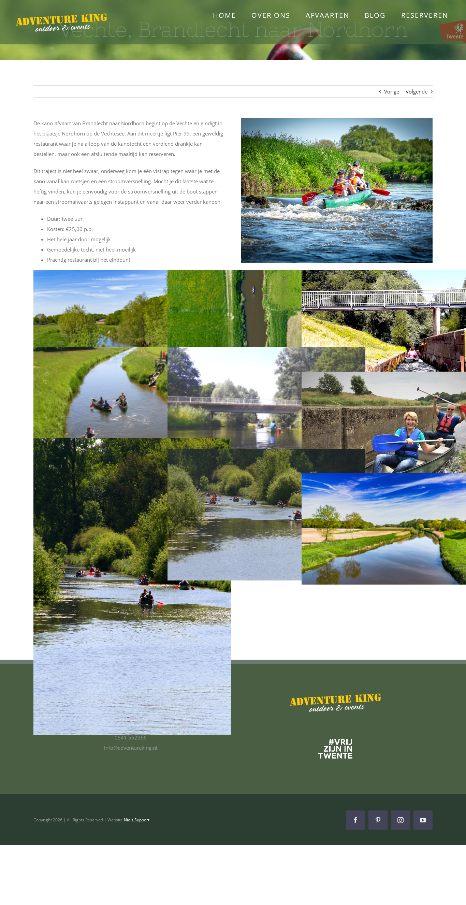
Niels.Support (136, 820)
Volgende (416, 91)
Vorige (391, 91)
